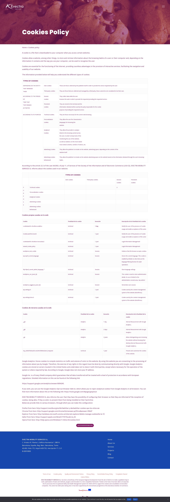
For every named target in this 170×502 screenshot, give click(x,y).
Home (24, 47)
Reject (135, 499)
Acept (129, 499)
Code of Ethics (85, 477)
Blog (109, 454)
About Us (111, 443)
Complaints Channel (121, 474)
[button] (163, 6)
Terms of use (47, 474)
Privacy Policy (90, 474)
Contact (111, 458)
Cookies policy (58, 474)
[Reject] (168, 499)
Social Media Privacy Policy (105, 474)
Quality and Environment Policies (74, 474)
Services (111, 447)
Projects (111, 450)
